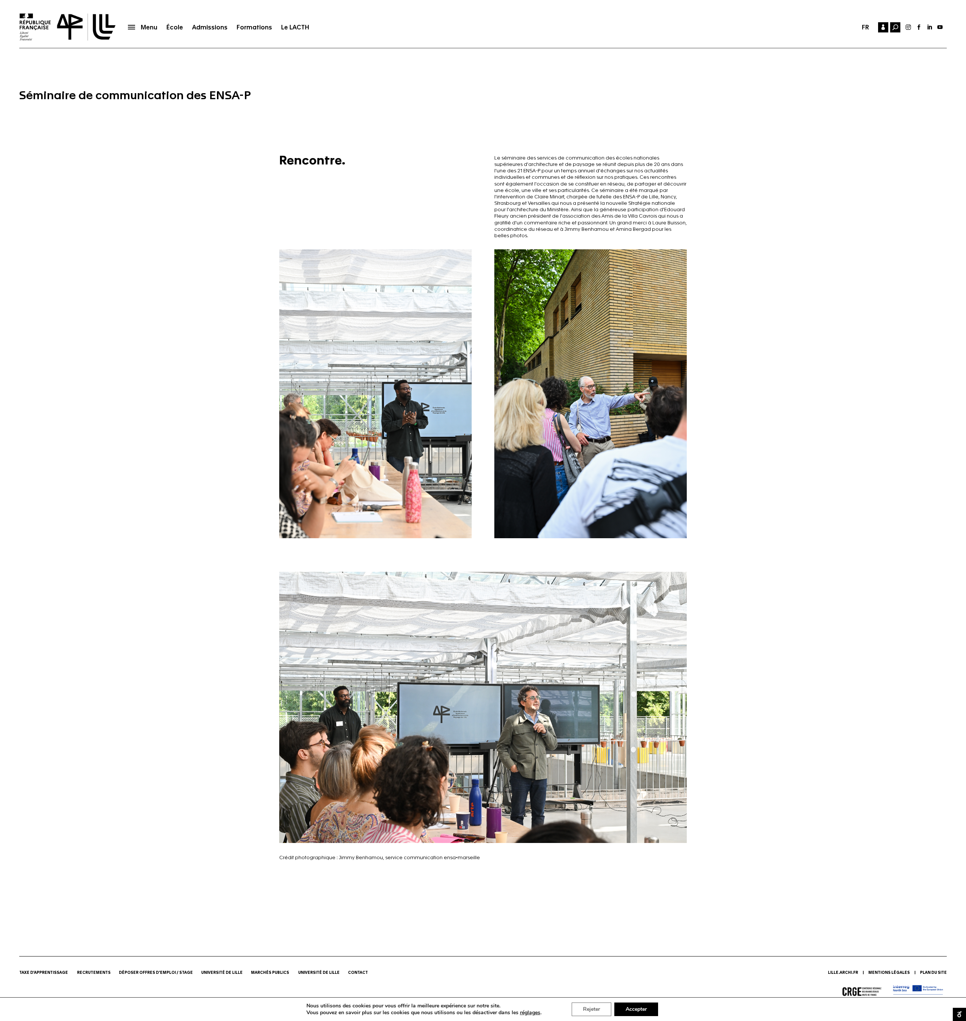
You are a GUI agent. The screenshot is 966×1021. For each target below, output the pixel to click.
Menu (149, 27)
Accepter (636, 1009)
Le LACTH (295, 27)
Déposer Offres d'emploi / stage (156, 973)
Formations (254, 27)
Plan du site (933, 973)
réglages (530, 1012)
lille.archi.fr (843, 973)
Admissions (210, 27)
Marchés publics (270, 973)
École (174, 27)
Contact (358, 973)
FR (865, 27)
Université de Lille (222, 973)
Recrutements (94, 973)
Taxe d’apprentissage (43, 973)
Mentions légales (889, 973)
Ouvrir (959, 1014)
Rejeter (591, 1009)
